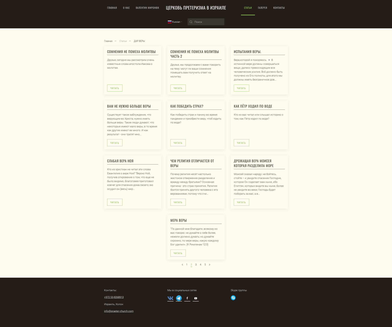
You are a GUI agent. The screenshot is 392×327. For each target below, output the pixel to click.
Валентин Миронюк (147, 8)
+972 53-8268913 (114, 297)
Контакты (279, 8)
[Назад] (182, 265)
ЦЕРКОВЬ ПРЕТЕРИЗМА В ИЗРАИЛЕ (196, 7)
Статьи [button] (248, 8)
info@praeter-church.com (119, 311)
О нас (126, 8)
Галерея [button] (262, 8)
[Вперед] (209, 265)
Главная (112, 8)
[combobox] (206, 21)
